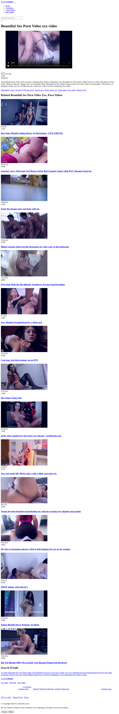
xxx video (4, 683)
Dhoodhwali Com (79, 673)
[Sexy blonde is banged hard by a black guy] (24, 314)
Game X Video (81, 675)
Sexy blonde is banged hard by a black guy (21, 322)
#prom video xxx (50, 90)
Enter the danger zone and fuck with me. (20, 209)
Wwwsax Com (49, 673)
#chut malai (62, 90)
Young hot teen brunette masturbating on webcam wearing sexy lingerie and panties (41, 511)
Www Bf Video (106, 673)
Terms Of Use (18, 697)
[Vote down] (4, 72)
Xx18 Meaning (37, 673)
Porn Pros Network (47, 689)
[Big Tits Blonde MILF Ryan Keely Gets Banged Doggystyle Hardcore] (24, 654)
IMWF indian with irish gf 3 (14, 587)
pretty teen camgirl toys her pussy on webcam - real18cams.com (31, 436)
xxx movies (27, 687)
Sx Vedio (4, 673)
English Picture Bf (93, 673)
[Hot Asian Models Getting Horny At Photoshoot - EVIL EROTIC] (24, 125)
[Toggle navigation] (15, 2)
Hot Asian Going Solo (11, 398)
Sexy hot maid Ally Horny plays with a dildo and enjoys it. (29, 473)
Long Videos (10, 10)
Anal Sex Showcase (62, 689)
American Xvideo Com (9, 675)
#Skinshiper (5, 90)
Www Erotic (60, 673)
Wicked (36, 689)
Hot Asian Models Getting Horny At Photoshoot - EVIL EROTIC (32, 133)
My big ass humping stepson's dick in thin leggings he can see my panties (35, 549)
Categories (9, 8)
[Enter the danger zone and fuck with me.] (24, 200)
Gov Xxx (68, 673)
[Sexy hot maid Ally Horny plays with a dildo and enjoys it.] (24, 465)
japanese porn (23, 689)
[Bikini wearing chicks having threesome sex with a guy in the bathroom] (24, 238)
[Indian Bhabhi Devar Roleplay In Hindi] (24, 616)
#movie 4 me (81, 90)
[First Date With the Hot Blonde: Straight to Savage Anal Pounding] (24, 276)
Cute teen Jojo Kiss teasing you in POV (19, 360)
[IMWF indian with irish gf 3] (24, 578)
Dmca (26, 697)
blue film (13, 683)
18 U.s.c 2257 (6, 697)
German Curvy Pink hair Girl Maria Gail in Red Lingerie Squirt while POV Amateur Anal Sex (46, 171)
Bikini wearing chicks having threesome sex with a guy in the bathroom (35, 247)
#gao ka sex (39, 90)
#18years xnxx (28, 90)
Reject (11, 712)
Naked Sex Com (40, 675)
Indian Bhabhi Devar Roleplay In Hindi (20, 625)
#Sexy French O (16, 90)
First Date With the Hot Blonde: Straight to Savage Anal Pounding (33, 284)
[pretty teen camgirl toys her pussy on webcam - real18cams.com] (24, 427)
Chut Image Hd (69, 675)
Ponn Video (27, 673)
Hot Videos (10, 12)
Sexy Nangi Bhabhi (26, 675)
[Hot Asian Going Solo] (24, 389)
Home (8, 6)
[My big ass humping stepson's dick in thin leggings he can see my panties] (24, 541)
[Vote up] (2, 72)
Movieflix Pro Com (15, 673)
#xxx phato (71, 90)
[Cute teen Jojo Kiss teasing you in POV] (24, 351)
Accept (4, 712)
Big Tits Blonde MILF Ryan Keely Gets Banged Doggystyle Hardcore (34, 662)
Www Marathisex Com (54, 675)
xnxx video (21, 683)
